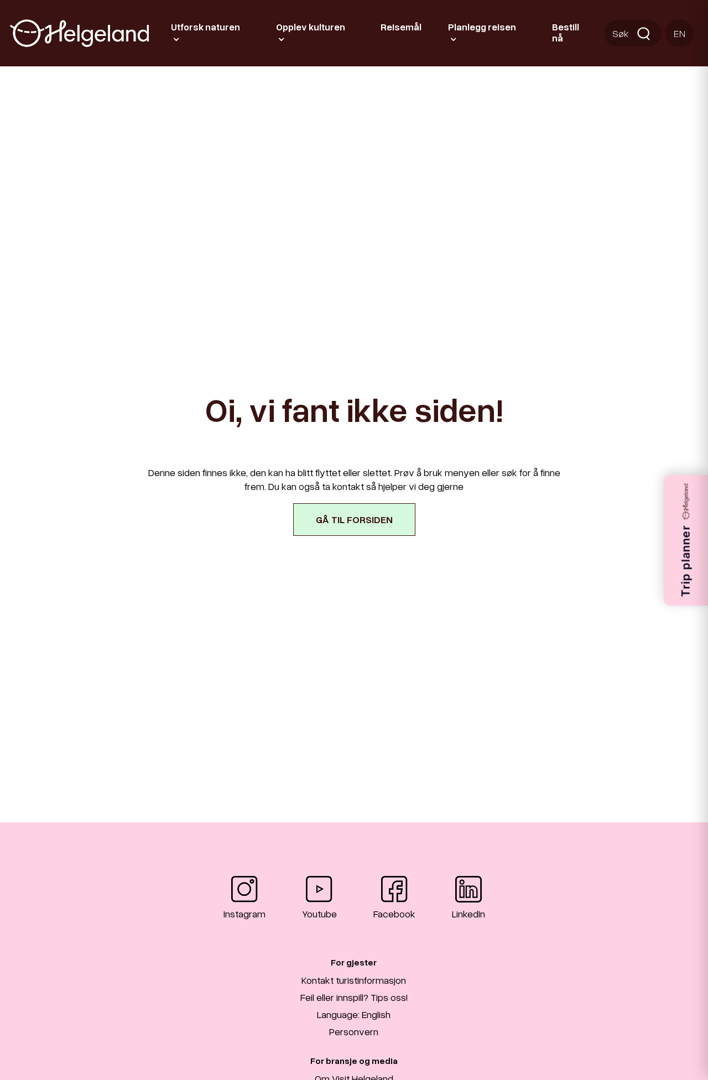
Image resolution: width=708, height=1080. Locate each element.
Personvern (353, 1031)
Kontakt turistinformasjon (353, 980)
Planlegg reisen (482, 27)
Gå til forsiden (354, 519)
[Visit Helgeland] (79, 33)
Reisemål (401, 27)
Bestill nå (565, 32)
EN (679, 33)
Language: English (354, 1014)
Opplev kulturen (310, 27)
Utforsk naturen (205, 27)
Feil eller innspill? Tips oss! (354, 997)
